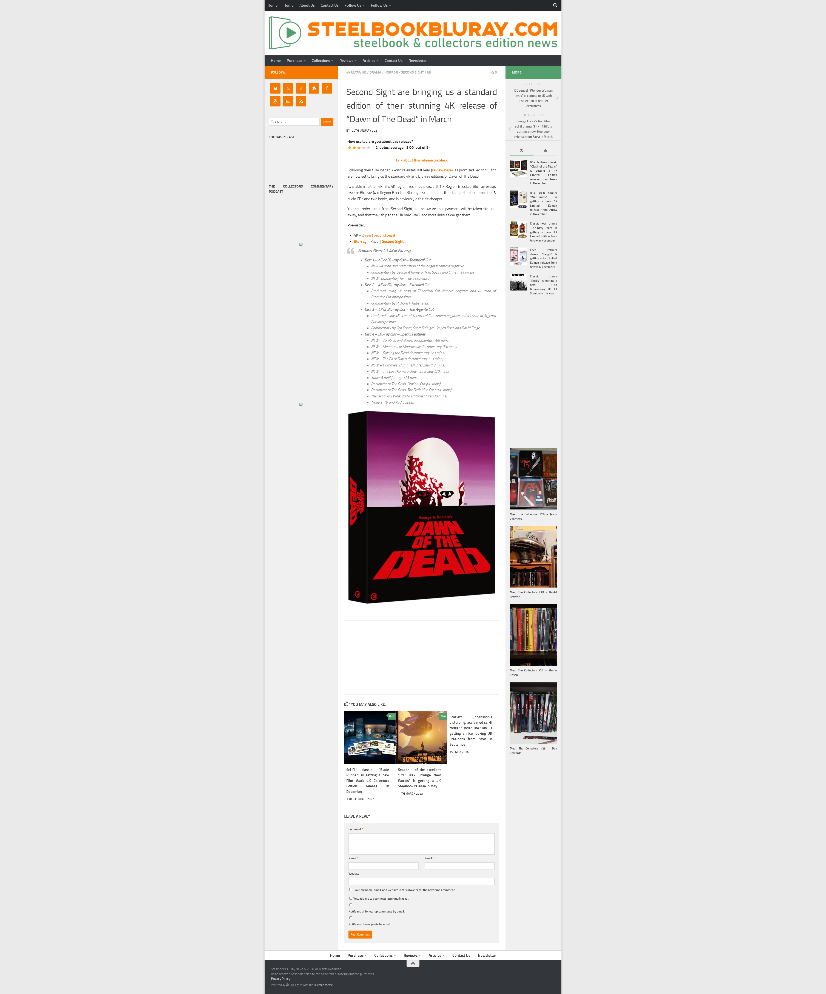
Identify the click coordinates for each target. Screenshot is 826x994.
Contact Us (330, 5)
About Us (307, 5)
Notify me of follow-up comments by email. (376, 911)
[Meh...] (349, 148)
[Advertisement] (421, 658)
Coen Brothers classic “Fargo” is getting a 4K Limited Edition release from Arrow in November (543, 258)
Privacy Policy (280, 979)
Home (272, 5)
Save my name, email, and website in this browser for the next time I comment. (404, 890)
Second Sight (412, 72)
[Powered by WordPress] (287, 984)
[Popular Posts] (545, 150)
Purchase (294, 60)
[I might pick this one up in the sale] (354, 148)
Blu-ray (360, 241)
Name (353, 858)
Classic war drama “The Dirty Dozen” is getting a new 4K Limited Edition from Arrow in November (543, 232)
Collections (321, 60)
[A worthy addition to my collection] (364, 148)
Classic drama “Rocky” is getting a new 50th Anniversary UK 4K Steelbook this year (543, 285)
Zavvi (366, 235)
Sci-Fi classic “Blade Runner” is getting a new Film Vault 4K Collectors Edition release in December (367, 781)
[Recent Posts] (521, 150)
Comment (355, 829)
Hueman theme (323, 984)
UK (429, 72)
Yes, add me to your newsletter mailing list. (381, 898)
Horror (391, 72)
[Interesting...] (359, 148)
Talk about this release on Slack (422, 160)
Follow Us (353, 5)
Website (353, 874)
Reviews (346, 60)
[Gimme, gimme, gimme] (368, 148)
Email (429, 858)
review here (442, 170)
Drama (375, 72)
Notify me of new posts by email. (369, 924)
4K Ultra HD (356, 72)
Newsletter (417, 60)
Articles (369, 60)
